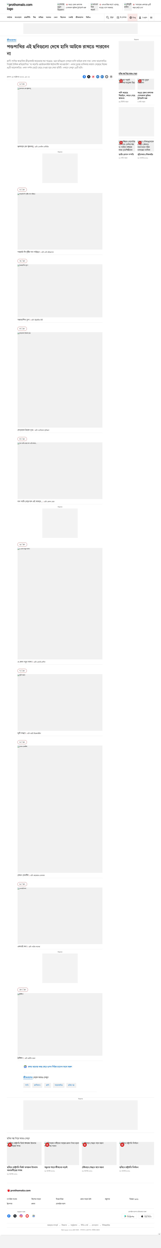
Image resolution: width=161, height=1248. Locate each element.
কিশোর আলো (36, 1199)
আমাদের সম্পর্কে (52, 1225)
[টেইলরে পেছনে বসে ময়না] (99, 1153)
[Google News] (33, 1216)
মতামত (48, 17)
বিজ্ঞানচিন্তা (60, 1199)
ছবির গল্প (71, 1085)
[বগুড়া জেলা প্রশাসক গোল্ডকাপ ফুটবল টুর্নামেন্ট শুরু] (61, 7)
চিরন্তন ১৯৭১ (134, 1199)
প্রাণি (47, 1085)
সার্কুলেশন (74, 1225)
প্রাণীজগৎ (37, 1085)
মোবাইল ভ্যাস (60, 1204)
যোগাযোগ (95, 1225)
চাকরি (71, 17)
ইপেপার (9, 1204)
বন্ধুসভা (107, 1199)
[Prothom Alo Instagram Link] (22, 1216)
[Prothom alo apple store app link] (146, 1217)
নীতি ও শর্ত (84, 1225)
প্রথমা (33, 1204)
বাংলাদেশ (18, 17)
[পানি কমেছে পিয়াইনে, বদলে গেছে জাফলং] (127, 84)
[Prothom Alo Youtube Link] (28, 1216)
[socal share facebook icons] (84, 78)
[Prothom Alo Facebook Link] (10, 1216)
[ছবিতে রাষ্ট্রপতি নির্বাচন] (136, 1153)
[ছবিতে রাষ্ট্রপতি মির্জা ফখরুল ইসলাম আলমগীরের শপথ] (24, 1153)
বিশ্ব (34, 17)
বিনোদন (63, 17)
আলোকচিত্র (59, 1085)
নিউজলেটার (106, 1225)
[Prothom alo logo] (19, 1191)
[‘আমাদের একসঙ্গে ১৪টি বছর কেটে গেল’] (128, 7)
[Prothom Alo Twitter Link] (16, 1216)
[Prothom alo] (23, 7)
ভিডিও (88, 17)
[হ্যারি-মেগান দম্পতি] (127, 145)
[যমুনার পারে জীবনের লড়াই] (61, 1153)
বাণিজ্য (41, 17)
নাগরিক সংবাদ (12, 1199)
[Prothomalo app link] (129, 1217)
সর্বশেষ (9, 17)
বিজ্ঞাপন (64, 1225)
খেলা (56, 17)
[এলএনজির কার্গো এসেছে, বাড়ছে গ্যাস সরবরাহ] (94, 7)
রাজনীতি (27, 17)
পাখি (27, 1085)
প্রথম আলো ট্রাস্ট (85, 1199)
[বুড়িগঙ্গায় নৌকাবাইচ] (146, 145)
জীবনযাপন (79, 17)
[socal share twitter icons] (89, 78)
